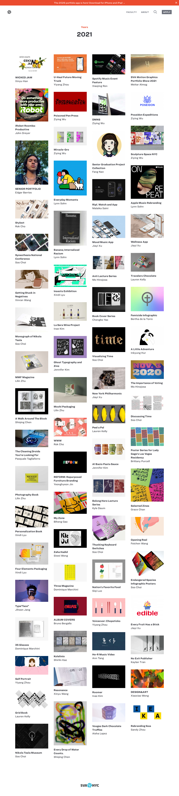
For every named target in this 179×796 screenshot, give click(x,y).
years (84, 27)
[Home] (9, 12)
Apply (166, 12)
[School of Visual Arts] (89, 785)
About (145, 12)
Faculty (131, 12)
